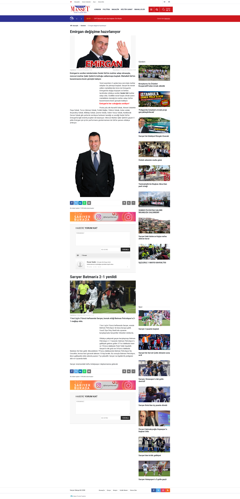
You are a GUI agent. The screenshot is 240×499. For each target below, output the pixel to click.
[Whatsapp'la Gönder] (84, 203)
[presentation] (76, 18)
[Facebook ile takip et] (153, 490)
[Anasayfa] (71, 2)
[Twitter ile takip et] (158, 490)
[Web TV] (165, 2)
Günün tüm (163, 18)
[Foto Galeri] (169, 2)
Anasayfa (75, 25)
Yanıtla (90, 267)
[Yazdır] (89, 203)
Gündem (97, 9)
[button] (124, 203)
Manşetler (77, 2)
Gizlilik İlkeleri (124, 490)
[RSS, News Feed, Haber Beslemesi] (167, 490)
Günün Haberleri (86, 2)
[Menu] (151, 9)
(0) (95, 267)
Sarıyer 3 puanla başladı (101, 18)
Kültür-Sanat (127, 9)
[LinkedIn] (80, 203)
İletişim (115, 490)
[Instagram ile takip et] (163, 490)
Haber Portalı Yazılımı (79, 496)
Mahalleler (139, 9)
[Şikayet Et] (127, 267)
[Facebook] (72, 203)
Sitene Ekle (101, 2)
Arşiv (94, 2)
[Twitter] (76, 203)
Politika (106, 9)
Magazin (115, 9)
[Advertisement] (54, 50)
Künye (109, 490)
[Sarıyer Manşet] (80, 9)
